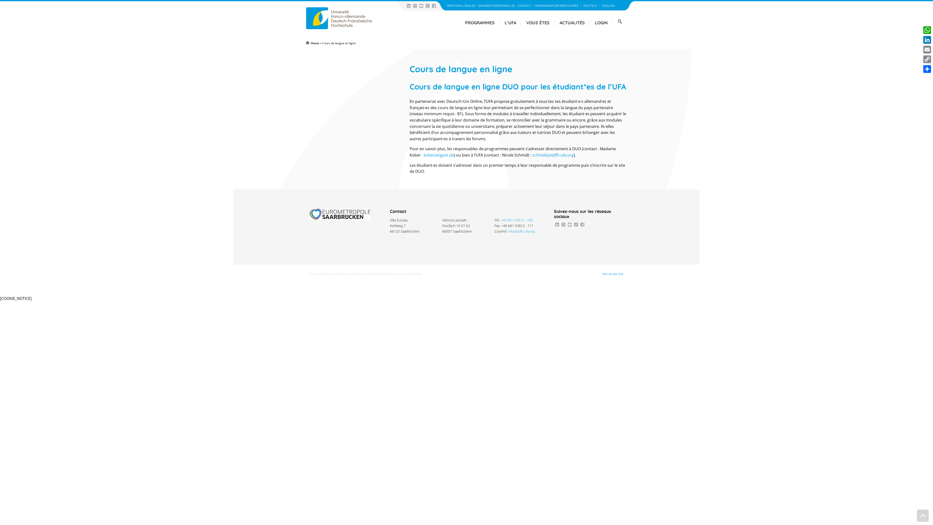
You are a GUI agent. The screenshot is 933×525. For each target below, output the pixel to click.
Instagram (415, 6)
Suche (620, 21)
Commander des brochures (556, 6)
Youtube (421, 6)
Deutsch (590, 6)
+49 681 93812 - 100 (517, 220)
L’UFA (510, 22)
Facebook (434, 6)
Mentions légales (461, 6)
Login (601, 22)
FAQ (620, 274)
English (608, 6)
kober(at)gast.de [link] (439, 155)
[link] (439, 155)
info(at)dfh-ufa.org (521, 231)
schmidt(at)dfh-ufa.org (553, 155)
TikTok (428, 6)
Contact (525, 6)
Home (315, 43)
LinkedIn (409, 6)
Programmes (480, 22)
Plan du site (609, 274)
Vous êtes (538, 22)
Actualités (572, 22)
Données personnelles (496, 6)
